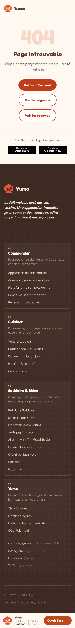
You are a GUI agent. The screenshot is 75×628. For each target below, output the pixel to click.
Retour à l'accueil (37, 85)
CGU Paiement (18, 530)
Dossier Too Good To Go (25, 447)
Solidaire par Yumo (21, 418)
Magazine (15, 469)
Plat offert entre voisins (24, 425)
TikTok (20, 566)
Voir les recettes (37, 115)
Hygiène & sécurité (21, 364)
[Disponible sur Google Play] (53, 150)
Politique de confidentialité (27, 523)
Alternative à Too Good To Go (29, 440)
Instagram (26, 551)
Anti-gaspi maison (21, 432)
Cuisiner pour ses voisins (25, 349)
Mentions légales (20, 516)
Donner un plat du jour (24, 356)
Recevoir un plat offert (24, 302)
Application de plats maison (28, 273)
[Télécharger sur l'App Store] (22, 150)
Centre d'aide (17, 371)
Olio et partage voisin (23, 454)
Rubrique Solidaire (21, 410)
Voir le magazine (37, 100)
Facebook (21, 558)
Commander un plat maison (28, 280)
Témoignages (17, 508)
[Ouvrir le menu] (68, 8)
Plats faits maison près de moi (29, 288)
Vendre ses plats (20, 341)
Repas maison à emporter (27, 295)
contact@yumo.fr (21, 543)
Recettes (14, 462)
